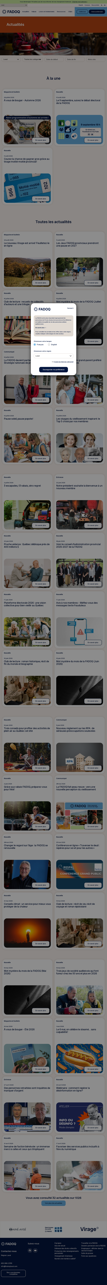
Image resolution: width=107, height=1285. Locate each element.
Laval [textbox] (38, 356)
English (54, 344)
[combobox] (53, 356)
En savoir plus (40, 327)
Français (40, 344)
